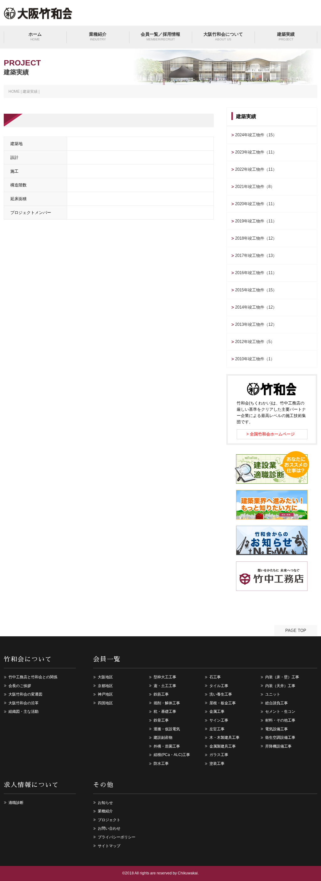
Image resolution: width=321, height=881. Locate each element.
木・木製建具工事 (224, 737)
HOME (14, 91)
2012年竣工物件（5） (255, 341)
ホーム (35, 36)
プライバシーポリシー (116, 837)
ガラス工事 (218, 755)
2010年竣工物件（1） (255, 359)
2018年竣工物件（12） (256, 238)
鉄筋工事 (161, 694)
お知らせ (105, 802)
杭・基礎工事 (165, 711)
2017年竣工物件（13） (256, 255)
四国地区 (105, 703)
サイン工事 (218, 720)
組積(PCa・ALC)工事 (172, 755)
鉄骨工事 (161, 720)
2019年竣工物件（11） (256, 221)
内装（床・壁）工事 (282, 677)
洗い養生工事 (220, 694)
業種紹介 (98, 36)
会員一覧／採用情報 (160, 36)
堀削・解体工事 (167, 703)
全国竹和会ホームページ (272, 434)
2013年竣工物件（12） (256, 324)
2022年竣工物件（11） (256, 169)
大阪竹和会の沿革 (23, 703)
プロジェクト (109, 820)
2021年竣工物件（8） (255, 186)
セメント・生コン (280, 711)
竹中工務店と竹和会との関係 (32, 677)
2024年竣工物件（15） (256, 135)
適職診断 (16, 802)
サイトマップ (109, 846)
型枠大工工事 (165, 677)
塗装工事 (216, 763)
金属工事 (216, 711)
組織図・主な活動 (23, 711)
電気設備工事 (276, 729)
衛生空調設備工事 (280, 737)
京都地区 (105, 686)
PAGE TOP (295, 630)
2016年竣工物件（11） (256, 272)
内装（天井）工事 (280, 686)
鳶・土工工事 (165, 686)
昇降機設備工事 (278, 746)
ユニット (272, 694)
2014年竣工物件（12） (256, 307)
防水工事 (161, 763)
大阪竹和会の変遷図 (25, 694)
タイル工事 (218, 686)
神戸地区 (105, 694)
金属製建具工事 (222, 746)
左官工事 (216, 729)
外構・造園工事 (167, 746)
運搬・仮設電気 (167, 729)
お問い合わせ (109, 828)
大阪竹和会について (223, 36)
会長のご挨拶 (19, 686)
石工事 (215, 677)
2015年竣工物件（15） (256, 290)
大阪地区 (105, 677)
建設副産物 (163, 737)
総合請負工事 (276, 703)
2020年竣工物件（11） (256, 203)
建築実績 (286, 36)
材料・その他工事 (280, 720)
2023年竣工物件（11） (256, 152)
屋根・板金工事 (222, 703)
